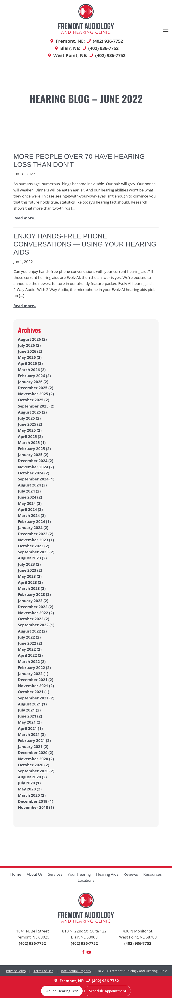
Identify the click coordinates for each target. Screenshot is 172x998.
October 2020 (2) (33, 764)
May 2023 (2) (30, 576)
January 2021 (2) (33, 746)
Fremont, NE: (72, 980)
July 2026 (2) (29, 345)
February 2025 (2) (34, 448)
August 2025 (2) (32, 412)
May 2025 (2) (30, 430)
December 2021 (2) (35, 679)
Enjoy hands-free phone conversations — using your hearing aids (84, 244)
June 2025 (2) (30, 424)
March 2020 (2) (32, 795)
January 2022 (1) (33, 673)
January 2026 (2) (33, 381)
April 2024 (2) (30, 509)
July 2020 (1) (29, 783)
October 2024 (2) (33, 473)
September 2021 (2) (36, 698)
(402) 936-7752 (32, 943)
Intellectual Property (76, 971)
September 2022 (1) (36, 624)
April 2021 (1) (30, 728)
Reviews (131, 874)
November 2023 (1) (36, 539)
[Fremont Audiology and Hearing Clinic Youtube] (88, 953)
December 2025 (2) (35, 387)
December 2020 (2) (35, 752)
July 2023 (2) (29, 564)
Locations (86, 880)
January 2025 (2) (33, 454)
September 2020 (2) (36, 770)
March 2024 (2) (32, 515)
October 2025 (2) (33, 399)
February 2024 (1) (34, 521)
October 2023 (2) (33, 545)
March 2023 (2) (32, 588)
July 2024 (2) (29, 491)
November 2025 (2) (36, 393)
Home (15, 874)
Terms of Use (43, 971)
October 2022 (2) (33, 618)
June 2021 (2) (30, 716)
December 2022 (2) (35, 606)
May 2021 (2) (30, 722)
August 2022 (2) (32, 631)
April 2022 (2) (30, 655)
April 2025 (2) (30, 436)
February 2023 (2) (34, 594)
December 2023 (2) (35, 533)
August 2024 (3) (32, 485)
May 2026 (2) (30, 357)
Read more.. (24, 218)
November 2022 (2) (36, 612)
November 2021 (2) (36, 685)
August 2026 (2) (32, 339)
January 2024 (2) (33, 527)
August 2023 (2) (32, 558)
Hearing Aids (107, 874)
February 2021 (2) (34, 740)
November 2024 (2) (36, 466)
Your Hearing (79, 874)
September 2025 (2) (36, 406)
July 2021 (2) (29, 710)
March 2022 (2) (32, 661)
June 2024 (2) (30, 497)
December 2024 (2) (35, 460)
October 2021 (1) (33, 691)
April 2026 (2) (30, 363)
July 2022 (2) (29, 637)
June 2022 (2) (30, 643)
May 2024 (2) (30, 503)
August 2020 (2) (32, 776)
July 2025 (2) (29, 418)
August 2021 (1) (32, 704)
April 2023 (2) (30, 582)
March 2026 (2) (32, 369)
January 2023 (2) (33, 600)
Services (55, 874)
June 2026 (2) (30, 351)
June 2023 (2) (30, 570)
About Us (35, 874)
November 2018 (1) (36, 807)
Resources (152, 874)
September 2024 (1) (36, 479)
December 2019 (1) (35, 801)
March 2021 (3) (32, 734)
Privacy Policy (16, 971)
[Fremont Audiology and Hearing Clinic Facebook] (83, 953)
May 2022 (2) (30, 649)
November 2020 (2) (36, 758)
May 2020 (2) (30, 789)
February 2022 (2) (34, 667)
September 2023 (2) (36, 551)
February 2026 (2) (34, 375)
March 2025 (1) (32, 442)
